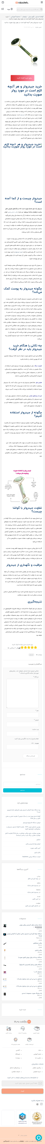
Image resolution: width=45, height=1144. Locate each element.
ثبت (22, 1091)
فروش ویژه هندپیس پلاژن (33, 844)
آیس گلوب (35, 899)
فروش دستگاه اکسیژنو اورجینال (31, 823)
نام (37, 711)
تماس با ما (38, 1058)
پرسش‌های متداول (15, 1068)
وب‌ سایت (35, 729)
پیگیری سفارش (37, 1068)
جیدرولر (22, 115)
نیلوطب (21, 1141)
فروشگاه (17, 1054)
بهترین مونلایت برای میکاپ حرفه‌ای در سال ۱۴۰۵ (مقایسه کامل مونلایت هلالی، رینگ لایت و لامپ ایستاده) (22, 834)
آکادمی (18, 1050)
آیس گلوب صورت (35, 848)
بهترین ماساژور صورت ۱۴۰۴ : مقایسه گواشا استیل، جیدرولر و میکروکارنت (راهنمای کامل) (23, 828)
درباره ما (18, 1058)
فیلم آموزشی (37, 1054)
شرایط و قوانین (16, 1071)
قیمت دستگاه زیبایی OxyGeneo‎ (31, 857)
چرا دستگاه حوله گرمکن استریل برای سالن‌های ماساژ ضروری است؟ (23, 811)
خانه (39, 1050)
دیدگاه (36, 677)
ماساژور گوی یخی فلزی (31, 906)
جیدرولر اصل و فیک (32, 886)
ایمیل (36, 720)
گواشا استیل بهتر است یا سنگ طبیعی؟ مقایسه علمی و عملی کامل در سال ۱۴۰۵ (23, 817)
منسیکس (6, 1141)
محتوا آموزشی (15, 17)
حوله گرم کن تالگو (33, 879)
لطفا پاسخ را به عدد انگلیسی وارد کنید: (26, 739)
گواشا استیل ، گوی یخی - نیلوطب (32, 17)
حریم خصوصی (37, 1071)
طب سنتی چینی (12, 212)
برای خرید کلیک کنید (24, 78)
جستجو (22, 790)
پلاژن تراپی (37, 852)
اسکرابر (38, 840)
